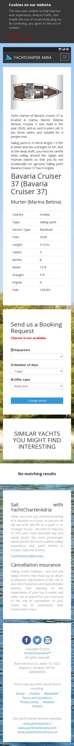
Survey (20, 693)
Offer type (21, 379)
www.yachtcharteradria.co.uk (37, 732)
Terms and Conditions (37, 698)
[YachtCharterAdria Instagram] (48, 640)
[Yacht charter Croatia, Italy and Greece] (63, 49)
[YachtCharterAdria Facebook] (27, 640)
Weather (48, 702)
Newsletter (51, 693)
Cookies (34, 693)
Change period (37, 400)
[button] (15, 92)
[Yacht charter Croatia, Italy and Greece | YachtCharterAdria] (28, 57)
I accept (15, 34)
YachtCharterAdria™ (37, 653)
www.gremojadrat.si (37, 723)
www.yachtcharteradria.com (37, 728)
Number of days (25, 365)
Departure (22, 350)
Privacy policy (29, 702)
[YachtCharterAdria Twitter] (37, 640)
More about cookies (21, 38)
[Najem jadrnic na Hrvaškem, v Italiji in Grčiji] (60, 49)
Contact (37, 706)
